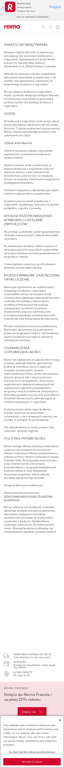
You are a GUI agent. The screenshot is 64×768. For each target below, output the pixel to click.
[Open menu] (57, 27)
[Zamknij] (2, 7)
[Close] (60, 720)
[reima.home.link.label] (12, 27)
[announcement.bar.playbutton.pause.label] (57, 17)
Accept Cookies (32, 761)
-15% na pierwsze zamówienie (32, 17)
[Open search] (43, 27)
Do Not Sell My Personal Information (32, 752)
